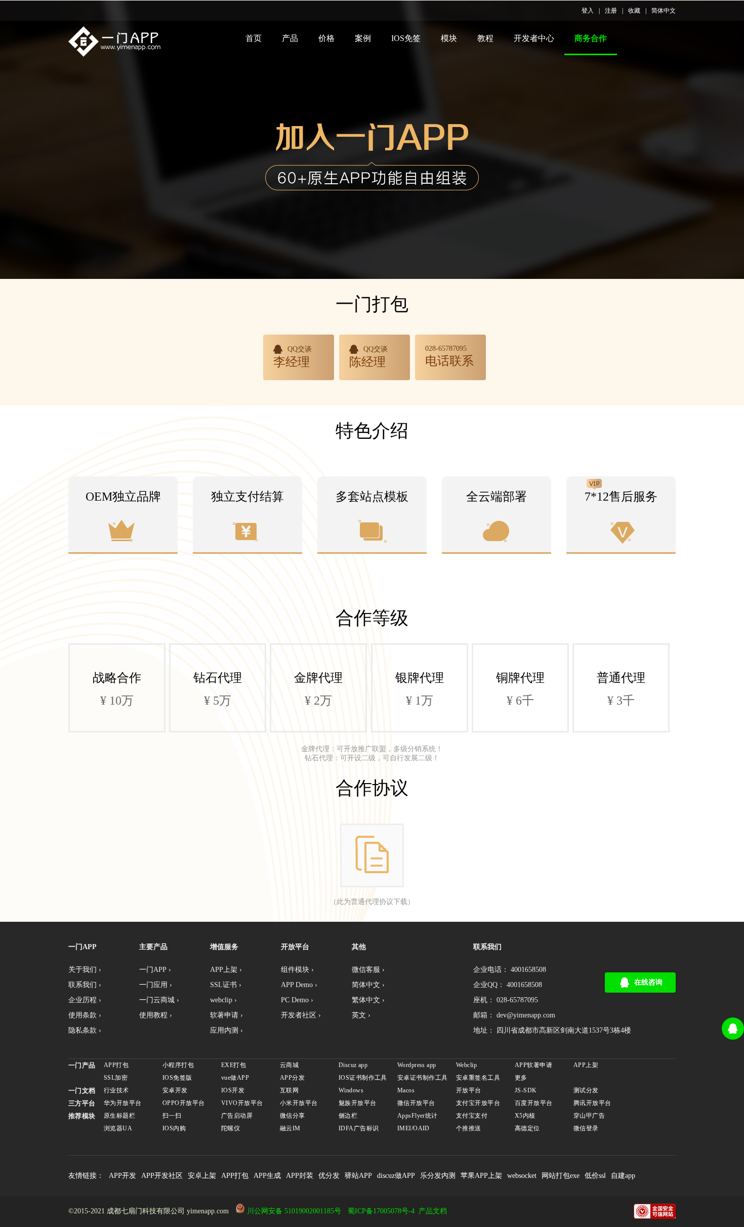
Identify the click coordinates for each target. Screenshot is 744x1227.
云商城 (289, 1065)
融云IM (290, 1128)
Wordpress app (416, 1065)
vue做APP (235, 1077)
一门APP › (155, 969)
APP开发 (122, 1175)
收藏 (634, 10)
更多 (521, 1077)
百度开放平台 (534, 1103)
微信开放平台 (416, 1103)
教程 (485, 38)
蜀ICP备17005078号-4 (381, 1211)
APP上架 (585, 1065)
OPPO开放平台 (183, 1103)
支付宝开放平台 (478, 1103)
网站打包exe (561, 1175)
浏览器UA (118, 1128)
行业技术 (116, 1090)
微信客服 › (368, 969)
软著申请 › (226, 1015)
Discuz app (353, 1065)
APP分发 (292, 1077)
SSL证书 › (225, 985)
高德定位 (527, 1128)
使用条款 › (84, 1015)
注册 (611, 10)
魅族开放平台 (358, 1103)
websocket (521, 1175)
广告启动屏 (237, 1115)
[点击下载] (372, 855)
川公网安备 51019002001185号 (294, 1211)
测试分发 (586, 1090)
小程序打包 (178, 1065)
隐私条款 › (84, 1030)
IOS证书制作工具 (363, 1077)
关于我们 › (84, 969)
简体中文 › (368, 985)
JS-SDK (526, 1090)
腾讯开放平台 (592, 1103)
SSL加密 (116, 1077)
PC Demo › (297, 1000)
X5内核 (525, 1115)
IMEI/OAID (413, 1128)
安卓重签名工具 (478, 1077)
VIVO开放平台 (242, 1103)
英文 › (361, 1015)
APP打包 (116, 1065)
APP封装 (299, 1175)
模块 (449, 38)
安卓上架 (202, 1175)
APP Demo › (299, 985)
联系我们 (487, 947)
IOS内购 (174, 1128)
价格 (326, 38)
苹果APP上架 (481, 1175)
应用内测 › (226, 1030)
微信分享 (292, 1115)
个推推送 (468, 1128)
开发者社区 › (301, 1015)
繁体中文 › (368, 1000)
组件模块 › (297, 969)
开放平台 (468, 1090)
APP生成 (267, 1175)
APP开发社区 (162, 1175)
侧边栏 (348, 1115)
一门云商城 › (159, 1000)
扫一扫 (171, 1115)
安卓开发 (175, 1090)
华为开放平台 (123, 1103)
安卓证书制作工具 (422, 1077)
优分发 (329, 1175)
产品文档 (433, 1211)
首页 (253, 38)
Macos (406, 1090)
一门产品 (82, 1065)
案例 (363, 38)
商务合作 (590, 38)
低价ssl (595, 1175)
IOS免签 (406, 38)
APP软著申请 (533, 1065)
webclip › (223, 1000)
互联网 (289, 1090)
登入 (588, 10)
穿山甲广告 (589, 1115)
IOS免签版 (177, 1077)
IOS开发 (232, 1090)
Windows (351, 1090)
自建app (623, 1175)
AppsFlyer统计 (417, 1115)
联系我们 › (84, 985)
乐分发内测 (438, 1175)
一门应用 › (155, 985)
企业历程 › (84, 1000)
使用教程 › (155, 1015)
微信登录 (586, 1128)
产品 (290, 38)
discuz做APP (396, 1175)
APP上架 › (226, 969)
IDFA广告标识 (359, 1128)
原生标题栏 (119, 1115)
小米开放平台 (299, 1103)
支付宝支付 (471, 1115)
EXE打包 (233, 1065)
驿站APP (358, 1175)
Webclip (466, 1065)
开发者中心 (534, 38)
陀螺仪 (230, 1128)
